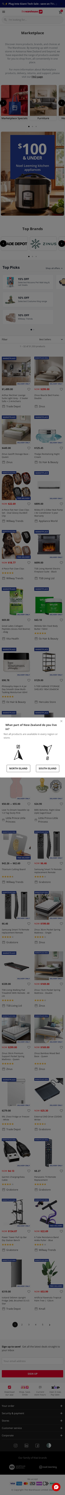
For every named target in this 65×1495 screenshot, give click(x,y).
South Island (48, 768)
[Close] (61, 721)
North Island (18, 768)
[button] (56, 1487)
